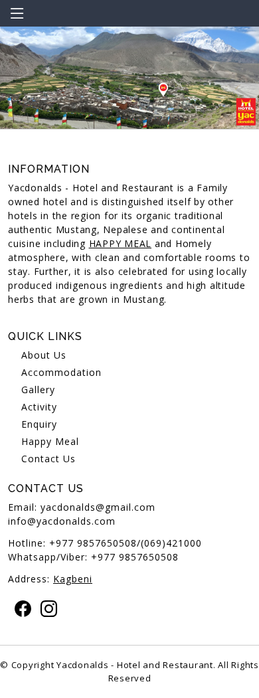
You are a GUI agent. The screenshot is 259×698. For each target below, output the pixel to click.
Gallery (38, 389)
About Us (43, 355)
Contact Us (48, 458)
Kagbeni (72, 578)
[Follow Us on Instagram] (45, 608)
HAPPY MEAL (120, 243)
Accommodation (61, 372)
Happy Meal (50, 441)
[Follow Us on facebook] (19, 608)
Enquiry (39, 424)
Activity (39, 406)
